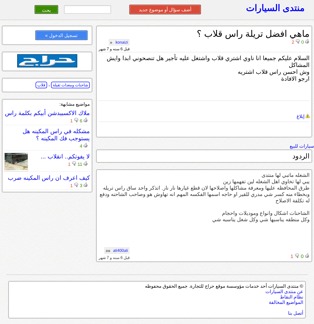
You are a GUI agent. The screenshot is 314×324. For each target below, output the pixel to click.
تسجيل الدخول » (61, 35)
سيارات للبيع (302, 146)
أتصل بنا (295, 313)
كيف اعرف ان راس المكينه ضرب (49, 177)
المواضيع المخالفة (286, 302)
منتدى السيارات (275, 8)
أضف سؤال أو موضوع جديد (165, 9)
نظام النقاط (291, 296)
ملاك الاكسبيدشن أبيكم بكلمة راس (47, 113)
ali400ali (117, 250)
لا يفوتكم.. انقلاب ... (65, 156)
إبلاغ (301, 116)
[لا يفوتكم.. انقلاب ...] (16, 169)
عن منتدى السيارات (284, 291)
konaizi (119, 42)
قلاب (41, 85)
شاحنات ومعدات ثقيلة (70, 85)
